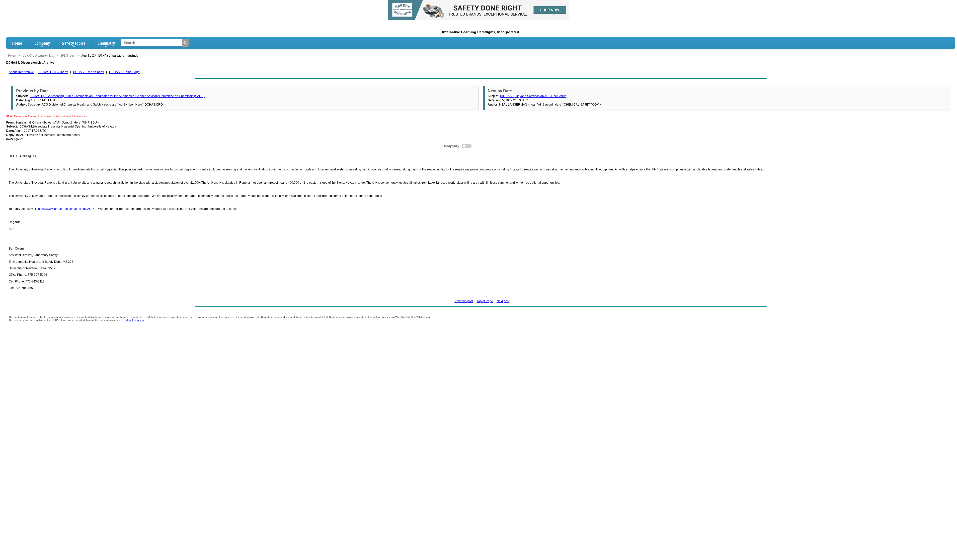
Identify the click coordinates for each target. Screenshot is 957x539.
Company (42, 43)
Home (17, 43)
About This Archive (21, 72)
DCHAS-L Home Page (124, 72)
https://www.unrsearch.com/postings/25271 (67, 209)
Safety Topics (73, 43)
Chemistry (106, 43)
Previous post (464, 301)
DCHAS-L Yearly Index (88, 72)
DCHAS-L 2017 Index (53, 72)
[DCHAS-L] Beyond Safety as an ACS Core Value (533, 96)
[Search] (185, 43)
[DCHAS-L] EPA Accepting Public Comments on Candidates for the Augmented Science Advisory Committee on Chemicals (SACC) (117, 96)
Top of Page (485, 301)
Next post (503, 301)
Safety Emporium (134, 320)
